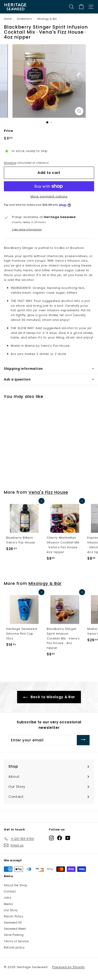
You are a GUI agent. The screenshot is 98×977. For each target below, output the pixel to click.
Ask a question (17, 379)
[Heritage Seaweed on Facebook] (59, 838)
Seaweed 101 (13, 922)
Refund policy (14, 947)
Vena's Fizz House (48, 492)
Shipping (10, 163)
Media (8, 904)
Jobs (7, 898)
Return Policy (13, 916)
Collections (24, 19)
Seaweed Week (15, 929)
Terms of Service (16, 941)
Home (8, 19)
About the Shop (16, 885)
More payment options (49, 196)
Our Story (11, 910)
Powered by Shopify (68, 967)
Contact (10, 891)
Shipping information (23, 368)
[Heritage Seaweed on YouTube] (67, 838)
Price (8, 130)
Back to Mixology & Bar (52, 697)
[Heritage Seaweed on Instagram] (51, 838)
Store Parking (13, 935)
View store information (27, 229)
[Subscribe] (83, 740)
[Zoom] (79, 111)
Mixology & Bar (47, 19)
